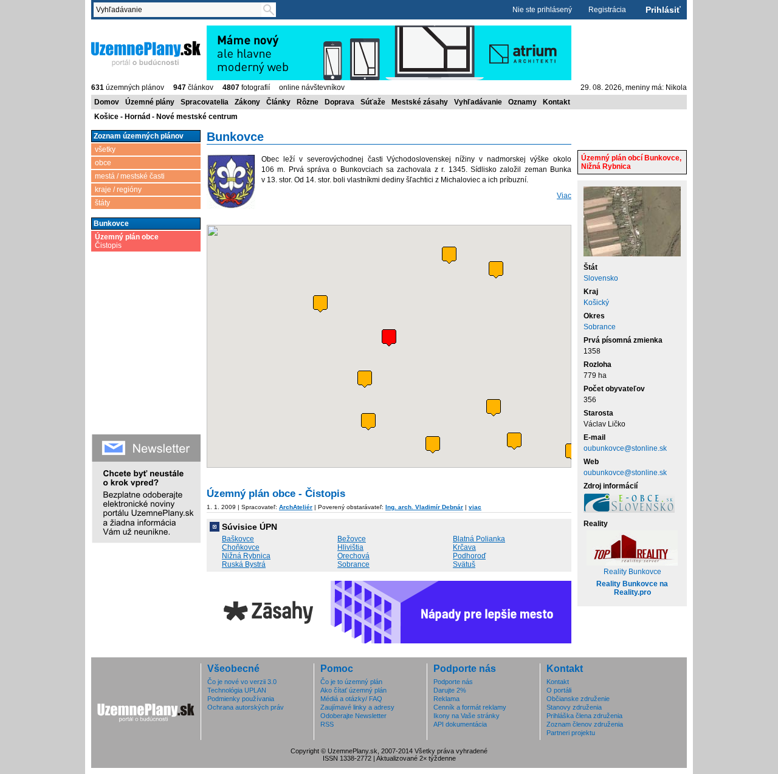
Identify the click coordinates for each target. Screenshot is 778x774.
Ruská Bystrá (244, 564)
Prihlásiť (663, 10)
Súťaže (372, 102)
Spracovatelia (205, 102)
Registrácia (607, 9)
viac (475, 507)
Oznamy (522, 102)
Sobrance (600, 327)
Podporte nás (453, 681)
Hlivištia (350, 547)
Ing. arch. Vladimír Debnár (424, 507)
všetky (105, 149)
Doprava (339, 102)
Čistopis (127, 241)
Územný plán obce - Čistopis (276, 493)
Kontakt (556, 102)
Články (278, 102)
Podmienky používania (240, 698)
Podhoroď (469, 556)
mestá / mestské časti (130, 176)
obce (103, 163)
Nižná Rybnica (246, 556)
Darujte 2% (449, 690)
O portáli (558, 690)
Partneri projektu (570, 732)
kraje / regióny (118, 189)
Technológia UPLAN (236, 690)
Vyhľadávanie (478, 102)
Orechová (353, 556)
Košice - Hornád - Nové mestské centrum (166, 116)
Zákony (247, 102)
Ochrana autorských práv (245, 707)
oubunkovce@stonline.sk (625, 448)
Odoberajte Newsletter (353, 715)
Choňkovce (241, 547)
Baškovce (238, 539)
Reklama (446, 698)
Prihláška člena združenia (584, 715)
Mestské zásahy (419, 102)
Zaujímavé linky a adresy (357, 707)
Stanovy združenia (574, 707)
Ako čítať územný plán (353, 690)
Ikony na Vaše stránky (466, 715)
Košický (596, 302)
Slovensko (601, 278)
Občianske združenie (578, 698)
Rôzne (307, 102)
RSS (327, 724)
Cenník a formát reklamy (469, 707)
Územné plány (149, 102)
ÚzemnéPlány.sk (120, 30)
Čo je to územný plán (351, 681)
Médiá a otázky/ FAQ (351, 698)
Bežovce (351, 539)
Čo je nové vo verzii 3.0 (242, 681)
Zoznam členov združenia (584, 724)
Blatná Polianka (479, 539)
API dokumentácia (460, 724)
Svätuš (464, 564)
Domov (106, 102)
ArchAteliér (295, 507)
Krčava (464, 547)
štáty (102, 203)
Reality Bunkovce (632, 571)
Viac (564, 195)
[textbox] (180, 9)
